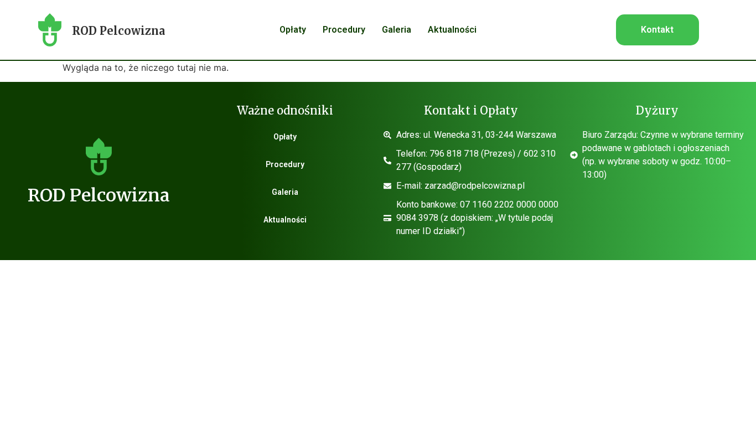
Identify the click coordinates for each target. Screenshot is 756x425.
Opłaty (292, 29)
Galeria (396, 29)
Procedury (344, 29)
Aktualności (452, 29)
